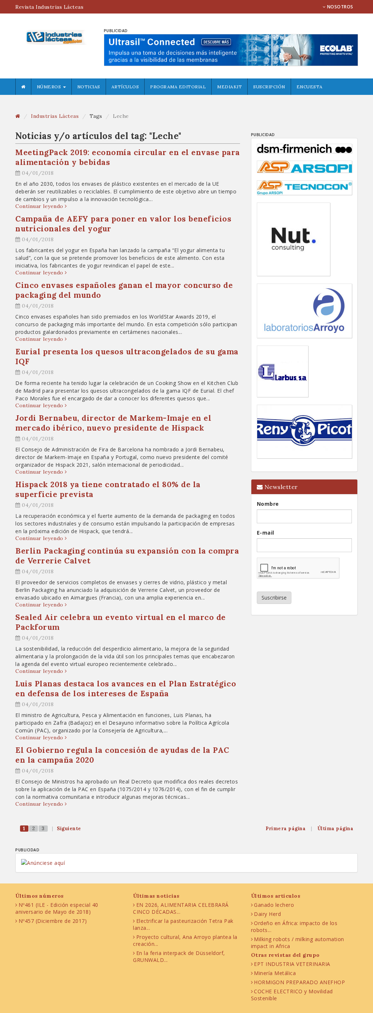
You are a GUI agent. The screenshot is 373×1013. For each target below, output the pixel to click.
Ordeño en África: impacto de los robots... (294, 926)
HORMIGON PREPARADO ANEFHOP (299, 982)
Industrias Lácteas (55, 116)
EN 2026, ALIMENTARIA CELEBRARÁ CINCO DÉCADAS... (181, 908)
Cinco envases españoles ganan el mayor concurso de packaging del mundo (124, 290)
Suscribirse (274, 597)
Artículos (125, 86)
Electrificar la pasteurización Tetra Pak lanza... (183, 924)
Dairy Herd (267, 913)
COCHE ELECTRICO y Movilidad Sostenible (292, 995)
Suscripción (269, 86)
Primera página (286, 828)
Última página (335, 828)
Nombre (268, 503)
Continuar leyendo (40, 206)
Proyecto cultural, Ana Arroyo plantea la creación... (185, 940)
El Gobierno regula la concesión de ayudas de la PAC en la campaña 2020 (122, 755)
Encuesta (310, 86)
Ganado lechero (274, 904)
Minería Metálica (275, 973)
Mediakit (229, 86)
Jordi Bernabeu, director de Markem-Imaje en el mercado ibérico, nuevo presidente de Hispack (113, 423)
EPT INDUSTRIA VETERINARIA (292, 963)
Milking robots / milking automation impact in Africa (297, 943)
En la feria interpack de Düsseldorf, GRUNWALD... (179, 956)
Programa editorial (178, 86)
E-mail (265, 532)
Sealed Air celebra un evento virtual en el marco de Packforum (120, 622)
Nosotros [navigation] (339, 7)
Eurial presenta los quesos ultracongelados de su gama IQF (127, 356)
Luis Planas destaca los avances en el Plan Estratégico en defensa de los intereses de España (125, 688)
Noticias (88, 86)
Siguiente (69, 828)
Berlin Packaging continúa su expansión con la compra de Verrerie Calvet (127, 556)
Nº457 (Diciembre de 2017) (53, 920)
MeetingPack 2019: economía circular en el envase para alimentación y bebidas (127, 157)
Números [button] (49, 86)
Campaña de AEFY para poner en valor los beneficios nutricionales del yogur (123, 224)
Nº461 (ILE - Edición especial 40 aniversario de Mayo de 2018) (56, 908)
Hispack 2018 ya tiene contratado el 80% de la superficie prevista (108, 489)
